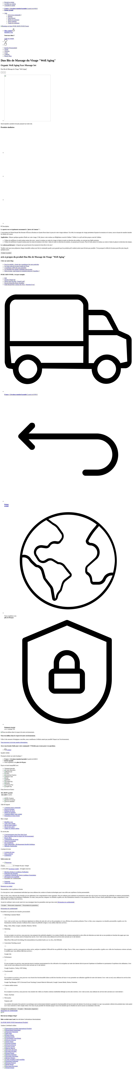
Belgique (13, 1054)
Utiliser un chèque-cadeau (11, 828)
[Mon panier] (68, 44)
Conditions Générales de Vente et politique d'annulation (20, 875)
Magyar (13, 1048)
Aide (5, 13)
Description (5, 226)
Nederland (15, 1061)
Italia (10, 1033)
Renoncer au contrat (6, 886)
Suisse (11, 1041)
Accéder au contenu (10, 4)
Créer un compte (9, 38)
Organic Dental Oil (9, 279)
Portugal (13, 1063)
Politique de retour (9, 811)
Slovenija (14, 1050)
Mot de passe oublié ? (10, 825)
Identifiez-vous (8, 32)
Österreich (15, 1032)
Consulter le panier (9, 5)
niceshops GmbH (14, 869)
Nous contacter (12, 21)
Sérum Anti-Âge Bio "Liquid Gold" (14, 281)
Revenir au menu (9, 2)
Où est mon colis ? (9, 827)
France (12, 1035)
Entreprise (7, 881)
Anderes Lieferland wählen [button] (8, 1025)
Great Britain (17, 1038)
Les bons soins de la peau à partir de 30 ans (16, 266)
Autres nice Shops (9, 883)
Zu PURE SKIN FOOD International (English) (14, 1022)
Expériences (7, 855)
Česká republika (20, 1059)
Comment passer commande (12, 807)
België (12, 1064)
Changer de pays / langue (21, 865)
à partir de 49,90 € (21, 8)
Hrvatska (13, 1051)
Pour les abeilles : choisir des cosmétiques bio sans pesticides (21, 264)
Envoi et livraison (9, 809)
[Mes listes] (5, 41)
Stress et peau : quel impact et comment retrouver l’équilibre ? (21, 271)
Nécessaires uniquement (14, 905)
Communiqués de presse (11, 839)
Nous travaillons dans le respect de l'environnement (19, 836)
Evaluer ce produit (6, 253)
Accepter (3, 905)
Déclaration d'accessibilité (11, 877)
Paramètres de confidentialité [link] (12, 878)
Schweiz (13, 1040)
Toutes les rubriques (13, 23)
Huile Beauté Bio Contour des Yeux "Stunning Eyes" (19, 284)
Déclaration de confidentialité (66, 902)
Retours (10, 16)
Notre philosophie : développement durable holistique (19, 844)
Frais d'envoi (11, 18)
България (15, 1066)
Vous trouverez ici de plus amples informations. (14, 742)
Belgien (13, 1058)
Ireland (12, 1067)
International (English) (25, 1028)
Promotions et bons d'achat (12, 816)
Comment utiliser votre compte (13, 814)
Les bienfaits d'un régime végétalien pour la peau (18, 269)
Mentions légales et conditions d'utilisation (16, 872)
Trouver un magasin (10, 841)
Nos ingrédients (8, 843)
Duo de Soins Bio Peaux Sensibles (14, 283)
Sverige (12, 1046)
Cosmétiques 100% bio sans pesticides (15, 268)
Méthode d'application (10, 846)
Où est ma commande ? (14, 15)
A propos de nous (9, 852)
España (12, 1036)
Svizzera (13, 1043)
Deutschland (16, 1030)
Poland (12, 1053)
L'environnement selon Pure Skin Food (15, 834)
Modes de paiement (13, 20)
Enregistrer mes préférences (8, 1009)
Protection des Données (11, 873)
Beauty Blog (8, 838)
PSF (5, 278)
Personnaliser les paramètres (30, 905)
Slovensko (15, 1056)
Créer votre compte (9, 823)
